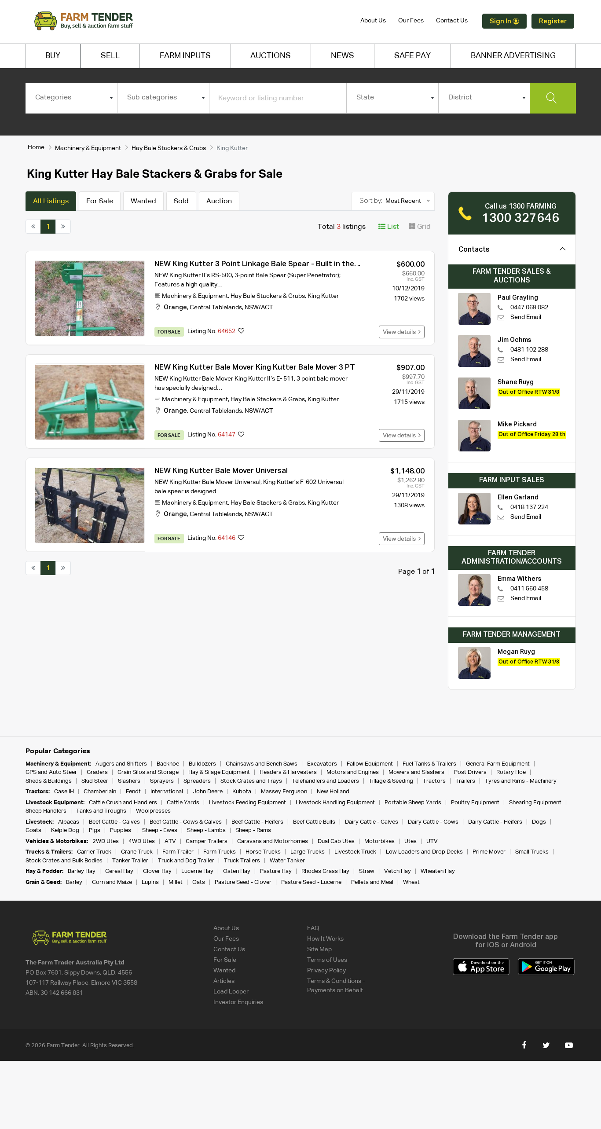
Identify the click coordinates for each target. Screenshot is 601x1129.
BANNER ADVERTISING (513, 56)
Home (36, 147)
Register (553, 21)
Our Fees (411, 21)
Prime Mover (489, 852)
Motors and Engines (352, 772)
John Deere (208, 792)
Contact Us (452, 21)
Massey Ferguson (284, 792)
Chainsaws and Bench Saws (261, 764)
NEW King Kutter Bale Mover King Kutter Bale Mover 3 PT (254, 367)
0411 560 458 (529, 589)
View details (400, 332)
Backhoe (168, 764)
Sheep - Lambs (206, 830)
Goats (33, 830)
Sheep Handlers (46, 811)
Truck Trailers (242, 861)
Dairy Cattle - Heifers (495, 822)
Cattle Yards (183, 803)
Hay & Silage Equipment (219, 772)
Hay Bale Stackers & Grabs (169, 148)
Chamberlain (100, 792)
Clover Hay (157, 871)
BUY (52, 56)
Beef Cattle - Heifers (257, 822)
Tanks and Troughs (101, 811)
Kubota (241, 792)
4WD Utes (141, 841)
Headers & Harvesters (288, 772)
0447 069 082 (529, 307)
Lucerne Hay (197, 871)
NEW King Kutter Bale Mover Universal (221, 471)
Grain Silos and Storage (148, 772)
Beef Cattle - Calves (114, 822)
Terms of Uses (327, 960)
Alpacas (68, 822)
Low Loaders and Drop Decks (424, 852)
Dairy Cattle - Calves (371, 822)
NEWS (342, 56)
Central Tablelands (216, 307)
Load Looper (231, 992)
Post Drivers (470, 772)
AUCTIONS (270, 56)
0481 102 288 (529, 350)
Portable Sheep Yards (413, 803)
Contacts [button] (474, 249)
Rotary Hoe (511, 772)
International (166, 792)
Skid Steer (94, 781)
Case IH (64, 792)
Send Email (525, 317)
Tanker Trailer (130, 861)
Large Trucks (307, 852)
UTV (432, 841)
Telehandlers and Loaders (325, 781)
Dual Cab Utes (336, 841)
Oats (198, 882)
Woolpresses (153, 811)
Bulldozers (202, 764)
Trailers (465, 781)
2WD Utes (105, 841)
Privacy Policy (326, 971)
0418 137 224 (529, 507)
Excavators (322, 764)
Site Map (319, 949)
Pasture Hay (276, 871)
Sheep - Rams (253, 830)
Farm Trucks (219, 852)
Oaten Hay (236, 871)
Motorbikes (379, 841)
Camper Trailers (206, 841)
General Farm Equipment (498, 764)
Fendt (133, 792)
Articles (224, 981)
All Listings (51, 201)
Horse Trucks (263, 852)
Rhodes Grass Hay (325, 871)
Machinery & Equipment (88, 148)
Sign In (501, 21)
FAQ (313, 928)
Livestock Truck (355, 852)
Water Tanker (287, 861)
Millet (176, 882)
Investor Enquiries (238, 1002)
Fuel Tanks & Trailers (429, 764)
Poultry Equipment (475, 803)
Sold (181, 201)
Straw (366, 871)
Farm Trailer (178, 852)
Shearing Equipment (535, 803)
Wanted (143, 201)
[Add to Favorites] (241, 332)
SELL (110, 56)
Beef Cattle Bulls (314, 822)
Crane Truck (137, 852)
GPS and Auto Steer (51, 772)
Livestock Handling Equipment (335, 803)
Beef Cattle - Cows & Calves (186, 822)
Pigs (94, 830)
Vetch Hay (397, 871)
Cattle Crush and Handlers (123, 803)
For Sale (99, 201)
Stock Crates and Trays (251, 781)
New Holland (333, 792)
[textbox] (71, 98)
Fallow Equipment (370, 764)
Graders (97, 772)
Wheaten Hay (438, 871)
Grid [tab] (423, 227)
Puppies (121, 830)
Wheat (411, 882)
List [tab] (392, 227)
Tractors (434, 781)
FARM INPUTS (185, 56)
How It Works (325, 939)
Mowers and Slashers (416, 772)
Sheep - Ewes (159, 830)
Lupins (150, 882)
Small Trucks (532, 852)
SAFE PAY (412, 56)
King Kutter (323, 296)
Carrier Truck (94, 852)
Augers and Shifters (121, 764)
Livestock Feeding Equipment (247, 803)
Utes (410, 841)
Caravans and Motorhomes (272, 841)
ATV (170, 841)
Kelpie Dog (65, 830)
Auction (219, 201)
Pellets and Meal (372, 882)
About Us (373, 21)
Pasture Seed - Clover (243, 882)
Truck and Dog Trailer (186, 861)
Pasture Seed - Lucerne (311, 882)
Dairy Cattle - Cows (433, 822)
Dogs (539, 822)
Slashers (129, 781)
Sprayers (162, 781)
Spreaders (197, 781)
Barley (74, 882)
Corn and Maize (112, 882)
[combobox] (71, 98)
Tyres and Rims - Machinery (521, 781)
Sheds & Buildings (49, 781)
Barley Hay (81, 871)
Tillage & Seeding (391, 781)
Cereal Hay (119, 871)
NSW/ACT (259, 307)
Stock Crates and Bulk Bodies (64, 861)
